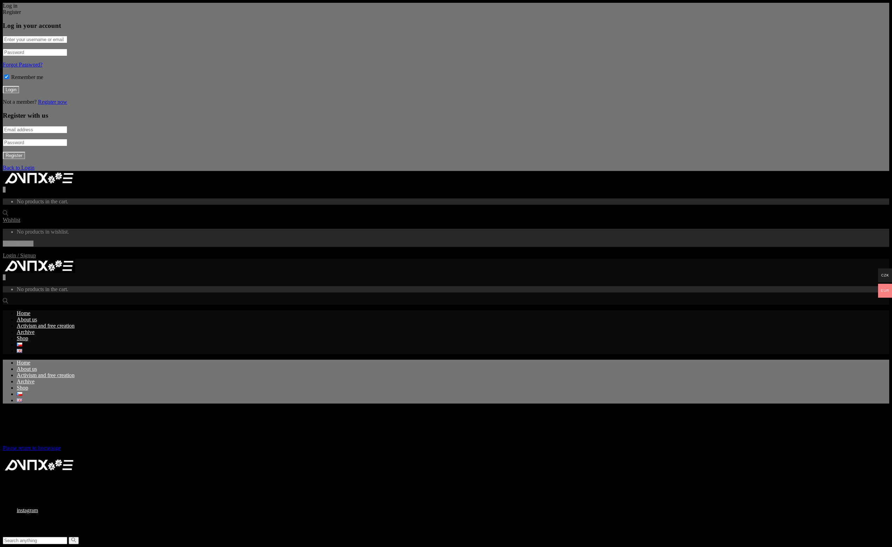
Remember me (27, 77)
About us (27, 319)
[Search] (74, 540)
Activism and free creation (46, 326)
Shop (22, 338)
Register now (52, 102)
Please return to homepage (32, 448)
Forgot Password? (23, 65)
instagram (27, 510)
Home (23, 313)
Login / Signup (19, 255)
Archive (25, 332)
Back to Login (18, 168)
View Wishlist (18, 244)
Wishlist (11, 220)
